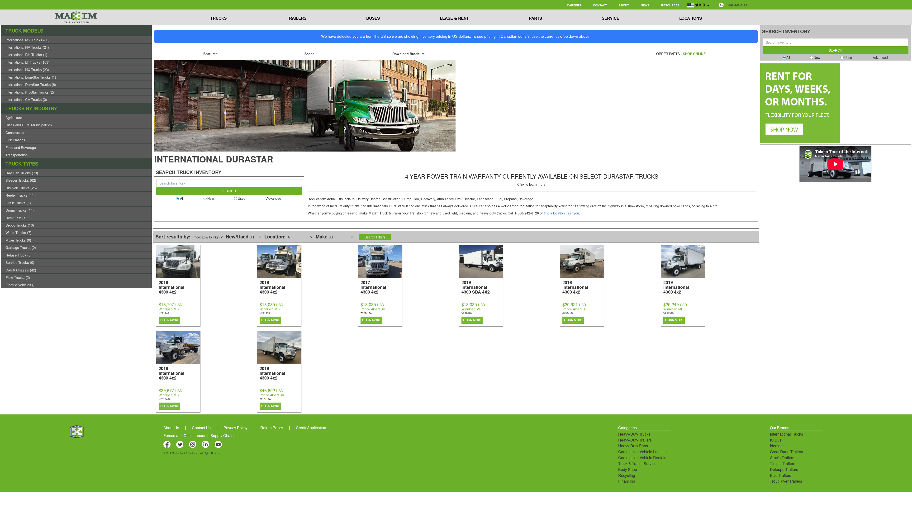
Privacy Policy (235, 427)
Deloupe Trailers (784, 469)
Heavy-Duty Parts (633, 445)
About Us (171, 427)
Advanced (273, 198)
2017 (373, 286)
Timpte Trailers (782, 463)
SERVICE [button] (610, 18)
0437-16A (568, 313)
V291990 (668, 313)
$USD (700, 5)
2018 (171, 372)
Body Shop (627, 469)
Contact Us (201, 427)
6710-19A (265, 399)
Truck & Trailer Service (637, 463)
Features (210, 53)
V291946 (164, 313)
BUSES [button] (373, 18)
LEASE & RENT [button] (454, 18)
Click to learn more (531, 184)
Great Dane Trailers (786, 451)
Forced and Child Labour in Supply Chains (199, 435)
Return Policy (271, 427)
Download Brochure (408, 53)
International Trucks (786, 434)
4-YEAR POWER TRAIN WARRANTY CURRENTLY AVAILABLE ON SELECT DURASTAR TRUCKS (531, 176)
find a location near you (561, 213)
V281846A (165, 399)
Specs (309, 53)
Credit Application (311, 427)
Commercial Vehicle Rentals (642, 457)
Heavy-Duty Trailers (635, 440)
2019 (171, 286)
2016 (575, 286)
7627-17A (366, 313)
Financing (626, 481)
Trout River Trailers (786, 481)
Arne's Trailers (782, 457)
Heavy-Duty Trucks (634, 434)
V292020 (466, 313)
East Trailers (780, 475)
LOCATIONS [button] (690, 18)
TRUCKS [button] (218, 18)
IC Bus (775, 440)
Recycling (626, 475)
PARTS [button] (535, 18)
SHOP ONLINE (694, 53)
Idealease (778, 445)
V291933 (265, 313)
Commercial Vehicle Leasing (642, 451)
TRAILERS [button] (296, 18)
